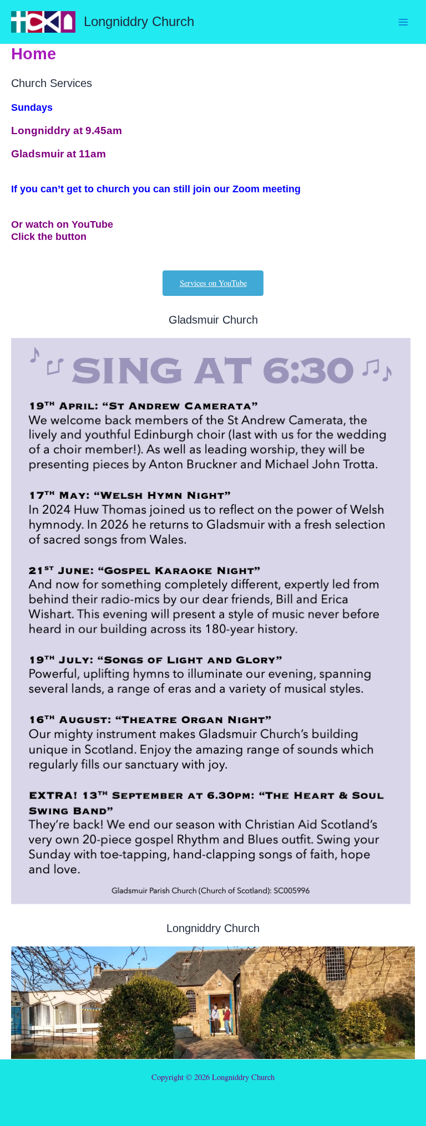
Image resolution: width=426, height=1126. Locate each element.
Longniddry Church (139, 21)
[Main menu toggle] (403, 22)
